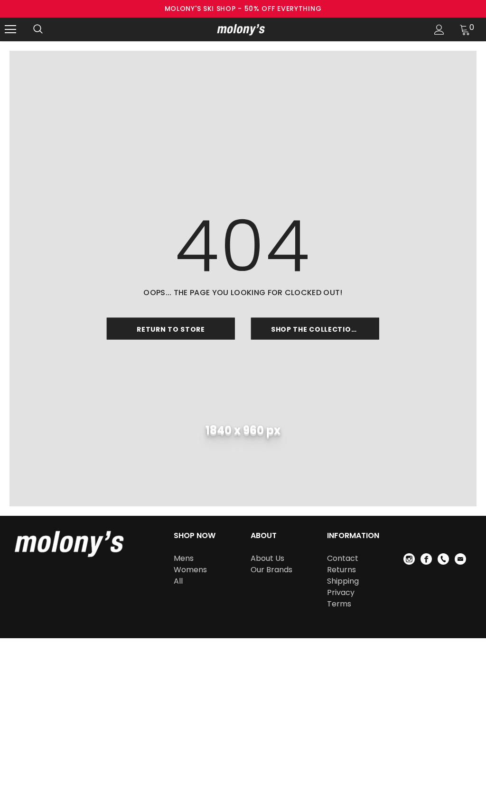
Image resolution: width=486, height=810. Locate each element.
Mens (184, 558)
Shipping (343, 581)
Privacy (341, 592)
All (178, 581)
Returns (341, 569)
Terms (339, 603)
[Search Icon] (38, 29)
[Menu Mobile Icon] (10, 29)
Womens (190, 569)
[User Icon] (439, 30)
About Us (267, 558)
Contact (342, 558)
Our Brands (271, 569)
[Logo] (242, 29)
